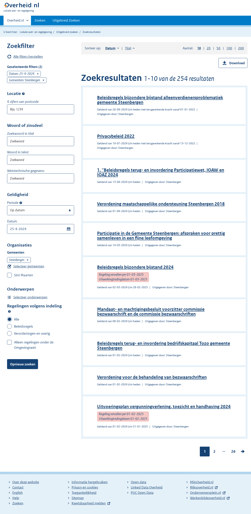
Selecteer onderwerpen (30, 297)
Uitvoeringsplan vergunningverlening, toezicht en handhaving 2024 (164, 406)
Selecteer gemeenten (28, 266)
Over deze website (25, 482)
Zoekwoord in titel (20, 133)
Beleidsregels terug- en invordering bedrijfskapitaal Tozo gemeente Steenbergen (163, 346)
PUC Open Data (142, 493)
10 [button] (199, 48)
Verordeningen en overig (32, 333)
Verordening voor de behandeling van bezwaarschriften (152, 377)
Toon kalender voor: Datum (68, 228)
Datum (12, 221)
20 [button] (209, 48)
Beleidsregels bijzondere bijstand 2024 (135, 267)
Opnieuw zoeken (22, 364)
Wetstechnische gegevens (25, 171)
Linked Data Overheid (147, 487)
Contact (18, 487)
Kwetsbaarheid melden (89, 503)
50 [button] (218, 48)
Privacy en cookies (85, 487)
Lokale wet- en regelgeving (36, 32)
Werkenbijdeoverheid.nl (207, 498)
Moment (21, 203)
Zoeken (40, 20)
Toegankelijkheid (84, 493)
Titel (130, 48)
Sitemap (78, 498)
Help (15, 498)
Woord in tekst (18, 152)
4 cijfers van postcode (23, 101)
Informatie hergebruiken (90, 482)
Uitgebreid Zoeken (66, 20)
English (17, 493)
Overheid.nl (15, 21)
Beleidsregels (23, 326)
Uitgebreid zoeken (67, 32)
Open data (138, 482)
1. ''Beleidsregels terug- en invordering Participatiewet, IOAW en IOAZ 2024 (160, 172)
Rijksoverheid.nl (201, 487)
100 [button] (229, 48)
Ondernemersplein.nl (205, 493)
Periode (12, 202)
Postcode (23, 93)
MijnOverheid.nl (201, 482)
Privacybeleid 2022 (116, 136)
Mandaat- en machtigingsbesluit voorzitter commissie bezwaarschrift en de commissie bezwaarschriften (151, 312)
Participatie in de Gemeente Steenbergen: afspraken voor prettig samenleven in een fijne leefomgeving (161, 236)
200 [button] (241, 48)
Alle (16, 319)
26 (233, 452)
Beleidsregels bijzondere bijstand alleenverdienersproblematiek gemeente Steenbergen (160, 100)
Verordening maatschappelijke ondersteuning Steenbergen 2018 (161, 204)
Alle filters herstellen (28, 56)
